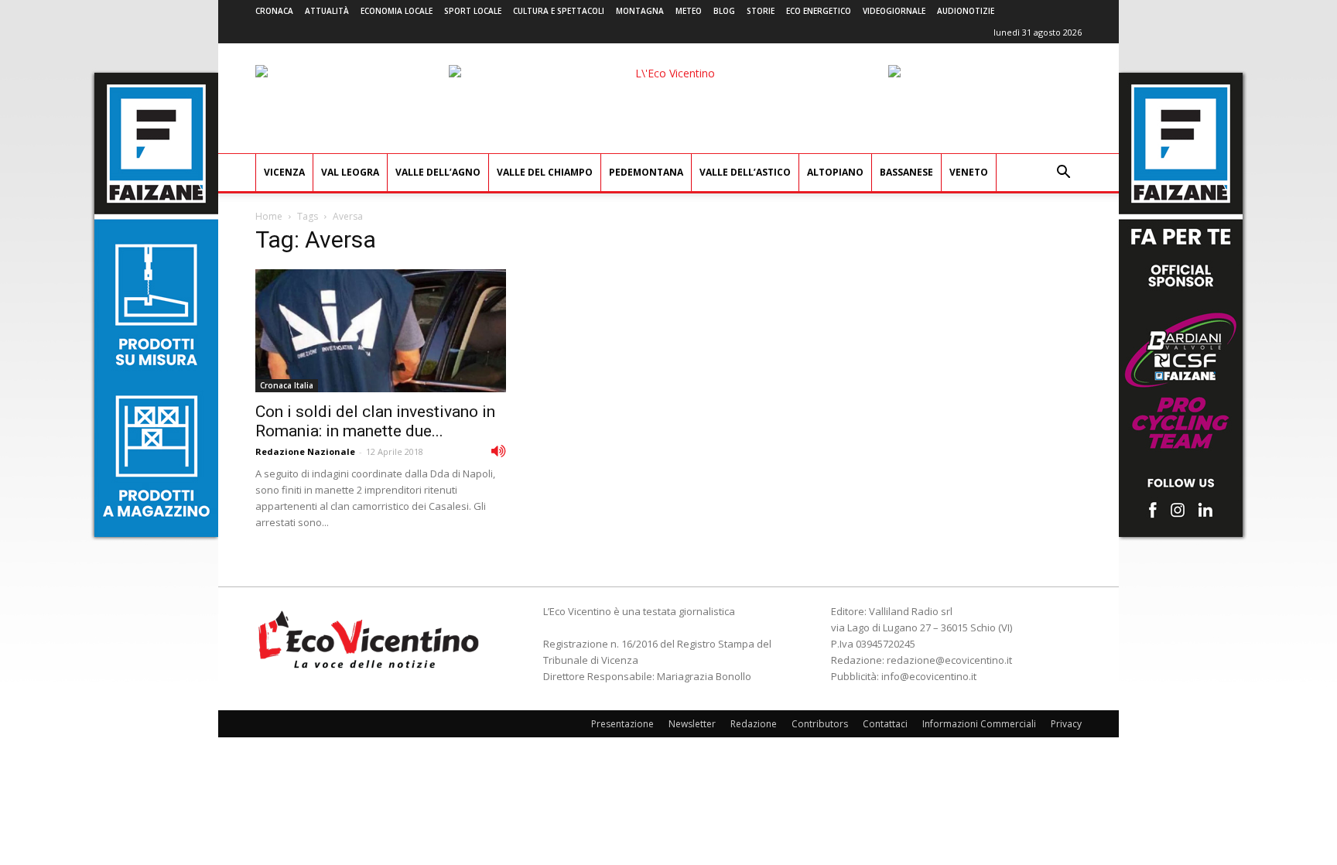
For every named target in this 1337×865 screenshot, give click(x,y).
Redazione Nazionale (305, 451)
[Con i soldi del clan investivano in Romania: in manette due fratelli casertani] (380, 330)
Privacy (1066, 723)
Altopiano (835, 172)
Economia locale (397, 10)
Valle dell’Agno (437, 172)
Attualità (327, 10)
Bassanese (906, 172)
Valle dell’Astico (745, 172)
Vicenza (284, 172)
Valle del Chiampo (545, 172)
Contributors (820, 723)
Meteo (688, 10)
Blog (724, 10)
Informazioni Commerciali (979, 723)
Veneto (968, 172)
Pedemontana (646, 172)
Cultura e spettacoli (558, 10)
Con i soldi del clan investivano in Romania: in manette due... (375, 421)
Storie (761, 10)
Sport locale (472, 10)
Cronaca (274, 10)
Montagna (640, 10)
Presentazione (622, 723)
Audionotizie (965, 10)
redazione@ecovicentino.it (949, 660)
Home (268, 216)
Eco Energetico (818, 10)
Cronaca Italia (286, 385)
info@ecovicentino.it (928, 676)
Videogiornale (894, 10)
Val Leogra (350, 172)
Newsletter (692, 723)
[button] (1063, 173)
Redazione (753, 723)
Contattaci (885, 723)
